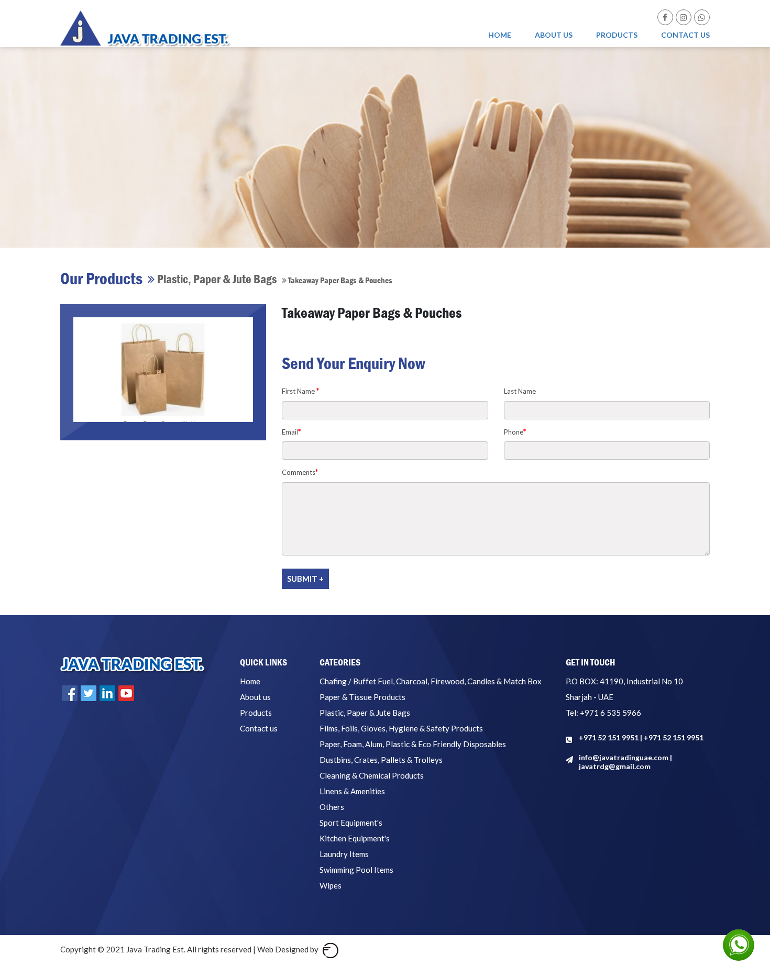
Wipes (331, 885)
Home (499, 34)
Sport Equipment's (351, 822)
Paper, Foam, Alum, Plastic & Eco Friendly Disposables (413, 744)
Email (291, 431)
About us (554, 34)
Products (616, 34)
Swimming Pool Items (356, 869)
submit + (305, 578)
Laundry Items (344, 854)
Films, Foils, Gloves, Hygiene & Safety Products (401, 728)
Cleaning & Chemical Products (372, 775)
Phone (515, 431)
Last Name (520, 391)
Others (332, 807)
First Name (301, 390)
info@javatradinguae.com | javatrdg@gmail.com (625, 762)
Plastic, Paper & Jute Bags (365, 712)
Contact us (685, 34)
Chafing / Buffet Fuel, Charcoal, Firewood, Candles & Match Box (431, 681)
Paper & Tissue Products (362, 697)
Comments (300, 472)
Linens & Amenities (352, 791)
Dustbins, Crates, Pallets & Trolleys (381, 759)
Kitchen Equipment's (355, 838)
